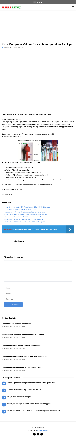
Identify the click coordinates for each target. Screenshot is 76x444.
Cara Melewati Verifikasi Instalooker (16, 324)
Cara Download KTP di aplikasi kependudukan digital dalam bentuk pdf (33, 411)
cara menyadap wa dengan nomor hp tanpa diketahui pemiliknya (31, 383)
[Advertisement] (31, 27)
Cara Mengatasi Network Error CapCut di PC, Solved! (23, 368)
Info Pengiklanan (42, 430)
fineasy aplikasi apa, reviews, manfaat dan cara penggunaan (29, 404)
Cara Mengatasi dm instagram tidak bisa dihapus (21, 346)
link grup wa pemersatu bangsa (19, 397)
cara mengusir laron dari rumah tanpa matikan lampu (23, 335)
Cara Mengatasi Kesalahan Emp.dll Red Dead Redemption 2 (25, 357)
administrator (7, 47)
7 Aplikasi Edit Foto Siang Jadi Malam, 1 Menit (24, 390)
